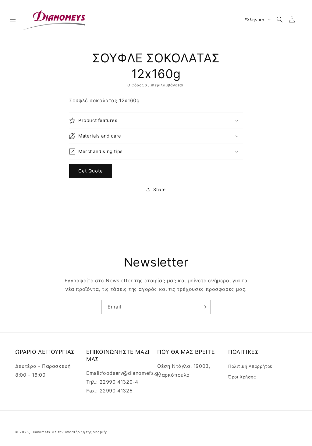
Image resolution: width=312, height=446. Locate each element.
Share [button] (159, 189)
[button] (13, 19)
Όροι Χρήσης (242, 376)
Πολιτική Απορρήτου (250, 366)
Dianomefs (40, 432)
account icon (293, 19)
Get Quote (90, 171)
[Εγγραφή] (204, 307)
